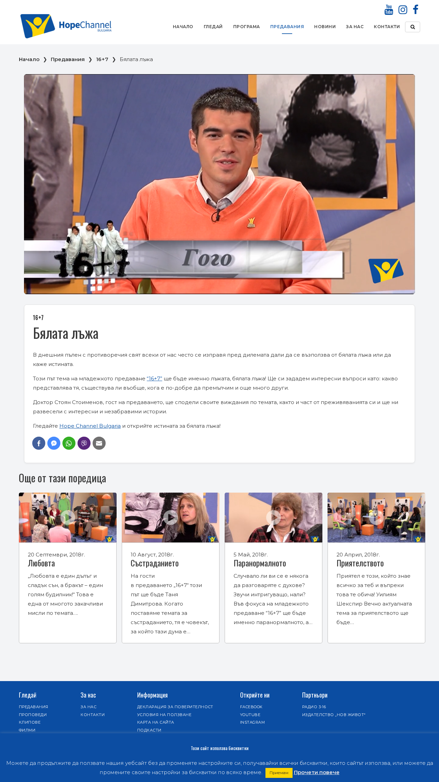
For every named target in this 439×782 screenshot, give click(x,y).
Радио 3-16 (314, 706)
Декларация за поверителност (175, 706)
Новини (325, 26)
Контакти (387, 26)
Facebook (251, 706)
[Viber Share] (84, 443)
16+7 (102, 59)
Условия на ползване (164, 714)
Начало (183, 26)
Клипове (29, 722)
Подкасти (149, 730)
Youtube (250, 714)
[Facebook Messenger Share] (53, 443)
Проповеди (33, 714)
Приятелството (360, 562)
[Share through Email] (99, 443)
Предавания (287, 26)
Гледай (213, 26)
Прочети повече (317, 772)
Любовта (41, 562)
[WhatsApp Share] (68, 443)
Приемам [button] (279, 772)
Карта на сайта (155, 722)
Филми (27, 730)
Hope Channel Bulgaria (90, 426)
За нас (355, 26)
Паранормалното (260, 562)
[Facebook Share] (38, 443)
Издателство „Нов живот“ (334, 714)
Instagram (252, 722)
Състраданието (155, 562)
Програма (246, 26)
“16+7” (154, 378)
